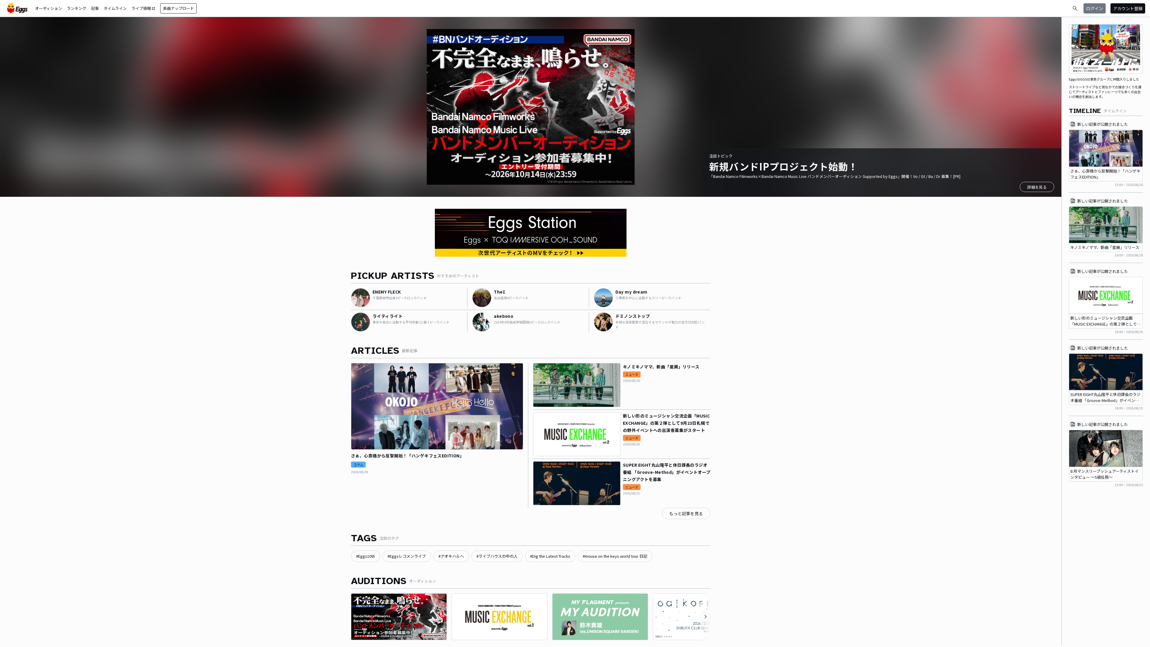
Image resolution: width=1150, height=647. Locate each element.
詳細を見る (1037, 187)
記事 (95, 8)
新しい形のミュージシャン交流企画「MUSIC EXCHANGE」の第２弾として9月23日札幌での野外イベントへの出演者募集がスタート (666, 423)
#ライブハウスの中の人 (497, 556)
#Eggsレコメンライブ (407, 556)
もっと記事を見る (686, 513)
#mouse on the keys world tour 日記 (615, 556)
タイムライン (115, 8)
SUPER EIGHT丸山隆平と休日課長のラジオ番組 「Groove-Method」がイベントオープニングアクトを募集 (666, 472)
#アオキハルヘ (451, 556)
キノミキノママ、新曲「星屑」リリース (661, 367)
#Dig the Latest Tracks (550, 556)
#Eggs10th (365, 556)
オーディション (48, 8)
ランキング (76, 8)
